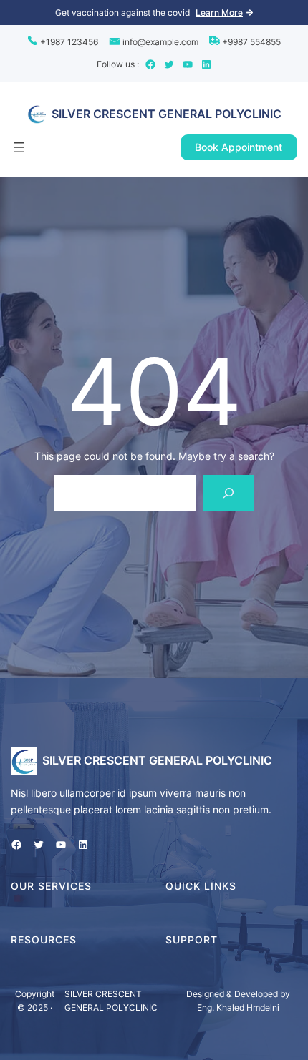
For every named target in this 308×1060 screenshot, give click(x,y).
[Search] (228, 492)
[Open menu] (19, 147)
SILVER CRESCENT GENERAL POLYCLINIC (166, 114)
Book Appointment (238, 147)
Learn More (219, 12)
